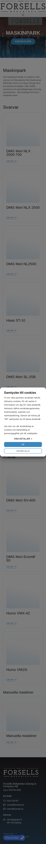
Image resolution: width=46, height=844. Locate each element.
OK (23, 444)
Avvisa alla (23, 451)
